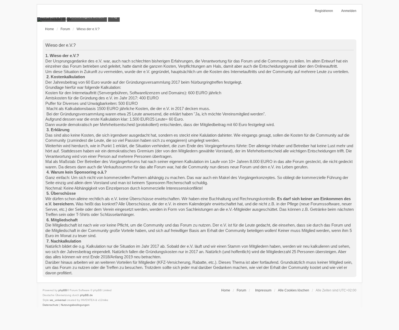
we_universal (58, 299)
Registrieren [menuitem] (324, 11)
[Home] (199, 19)
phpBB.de (86, 295)
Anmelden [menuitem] (348, 11)
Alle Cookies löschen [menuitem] (293, 290)
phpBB (62, 290)
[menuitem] (262, 290)
